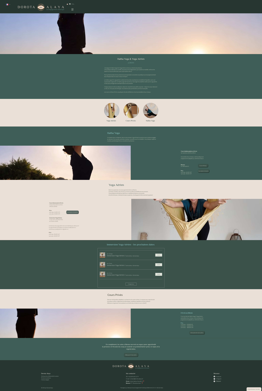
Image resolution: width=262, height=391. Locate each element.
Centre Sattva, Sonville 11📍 (137, 381)
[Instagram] (214, 379)
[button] (72, 9)
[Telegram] (214, 381)
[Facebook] (214, 376)
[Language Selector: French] (8, 4)
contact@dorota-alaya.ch (136, 379)
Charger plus (131, 284)
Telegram (218, 381)
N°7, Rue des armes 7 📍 (136, 383)
